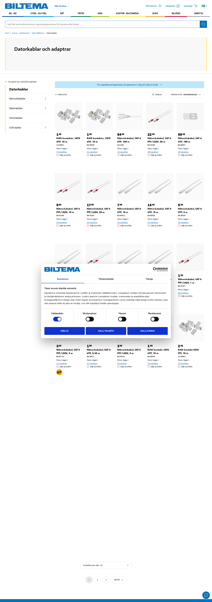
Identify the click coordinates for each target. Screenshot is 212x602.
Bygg (155, 13)
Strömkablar (15, 118)
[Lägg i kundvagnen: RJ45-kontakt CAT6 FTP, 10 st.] (189, 373)
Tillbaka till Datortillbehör (22, 81)
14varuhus (122, 151)
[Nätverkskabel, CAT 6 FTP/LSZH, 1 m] (190, 257)
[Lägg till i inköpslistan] (59, 162)
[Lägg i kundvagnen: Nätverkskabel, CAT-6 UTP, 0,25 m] (98, 373)
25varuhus (122, 222)
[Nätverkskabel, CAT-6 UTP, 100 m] (129, 116)
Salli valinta (106, 330)
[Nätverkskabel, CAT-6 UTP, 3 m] (68, 257)
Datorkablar (18, 89)
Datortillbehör (38, 33)
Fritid (81, 13)
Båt (62, 13)
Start (7, 33)
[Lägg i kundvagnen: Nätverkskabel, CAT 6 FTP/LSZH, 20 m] (98, 232)
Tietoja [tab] (149, 279)
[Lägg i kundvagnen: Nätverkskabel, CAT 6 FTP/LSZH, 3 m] (68, 381)
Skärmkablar (16, 108)
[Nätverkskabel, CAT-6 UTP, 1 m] (160, 257)
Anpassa (158, 94)
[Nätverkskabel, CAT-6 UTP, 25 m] (129, 257)
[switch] (90, 319)
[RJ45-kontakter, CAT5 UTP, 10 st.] (68, 116)
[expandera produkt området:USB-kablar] (45, 127)
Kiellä (65, 330)
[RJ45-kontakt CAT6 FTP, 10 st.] (190, 328)
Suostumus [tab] (63, 279)
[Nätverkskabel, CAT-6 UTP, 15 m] (160, 187)
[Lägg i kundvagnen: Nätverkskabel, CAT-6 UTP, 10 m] (129, 232)
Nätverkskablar (17, 98)
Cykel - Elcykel (38, 13)
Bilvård (176, 13)
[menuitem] (13, 13)
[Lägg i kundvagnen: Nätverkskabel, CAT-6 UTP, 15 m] (159, 232)
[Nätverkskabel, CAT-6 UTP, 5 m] (190, 187)
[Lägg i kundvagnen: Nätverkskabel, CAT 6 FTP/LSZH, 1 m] (189, 303)
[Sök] (203, 24)
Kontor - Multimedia (127, 13)
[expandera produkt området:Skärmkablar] (45, 108)
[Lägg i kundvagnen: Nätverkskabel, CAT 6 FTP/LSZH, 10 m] (68, 232)
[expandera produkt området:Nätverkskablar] (45, 98)
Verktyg (198, 13)
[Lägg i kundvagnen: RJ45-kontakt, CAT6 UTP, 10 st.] (159, 373)
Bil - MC (13, 13)
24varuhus (153, 151)
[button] (204, 5)
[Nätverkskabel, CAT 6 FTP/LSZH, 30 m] (160, 116)
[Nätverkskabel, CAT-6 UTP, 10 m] (129, 187)
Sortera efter (184, 94)
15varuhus (61, 151)
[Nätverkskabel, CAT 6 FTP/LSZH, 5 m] (99, 257)
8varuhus (122, 363)
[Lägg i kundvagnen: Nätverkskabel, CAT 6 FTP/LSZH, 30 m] (159, 162)
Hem (100, 13)
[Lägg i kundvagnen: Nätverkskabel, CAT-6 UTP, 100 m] (129, 162)
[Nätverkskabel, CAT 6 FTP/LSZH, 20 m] (99, 187)
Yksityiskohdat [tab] (106, 279)
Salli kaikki (147, 330)
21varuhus (61, 363)
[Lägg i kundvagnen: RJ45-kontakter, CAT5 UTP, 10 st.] (68, 162)
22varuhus (92, 151)
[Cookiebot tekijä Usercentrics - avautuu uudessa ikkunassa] (155, 269)
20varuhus (183, 292)
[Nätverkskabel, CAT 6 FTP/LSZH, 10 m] (68, 187)
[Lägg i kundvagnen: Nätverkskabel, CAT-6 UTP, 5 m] (189, 232)
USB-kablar (15, 127)
